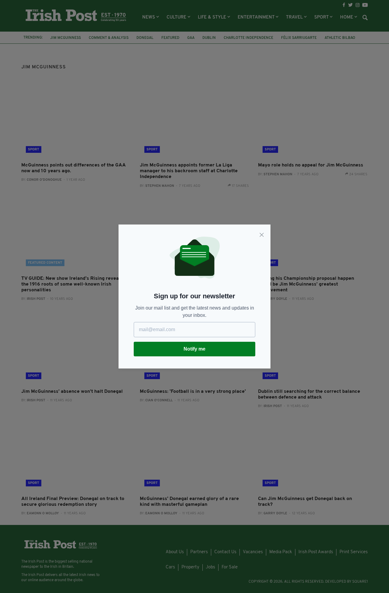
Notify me (194, 348)
